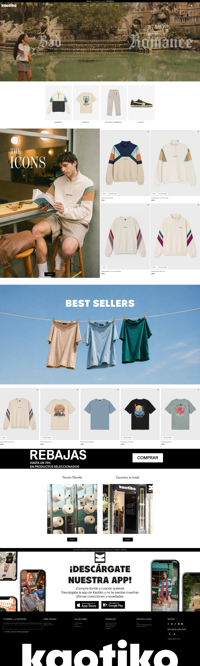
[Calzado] (141, 104)
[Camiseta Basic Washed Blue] (99, 414)
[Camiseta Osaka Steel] (180, 414)
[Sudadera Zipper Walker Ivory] (175, 236)
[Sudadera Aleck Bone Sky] (125, 163)
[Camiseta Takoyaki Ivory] (59, 414)
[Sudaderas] (58, 104)
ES (178, 639)
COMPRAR (100, 76)
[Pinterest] (172, 624)
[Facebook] (182, 624)
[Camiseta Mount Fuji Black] (140, 414)
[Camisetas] (86, 104)
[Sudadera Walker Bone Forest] (19, 414)
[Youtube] (178, 624)
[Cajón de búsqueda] (188, 5)
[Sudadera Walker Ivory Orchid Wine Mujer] (125, 236)
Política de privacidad (22, 631)
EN (180, 639)
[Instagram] (168, 624)
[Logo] (9, 5)
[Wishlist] (194, 5)
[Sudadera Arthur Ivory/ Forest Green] (175, 163)
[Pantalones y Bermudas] (114, 104)
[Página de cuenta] (191, 5)
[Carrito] (197, 5)
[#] (100, 459)
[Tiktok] (175, 624)
